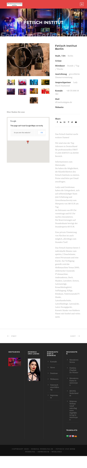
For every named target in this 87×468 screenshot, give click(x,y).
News (52, 367)
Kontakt (53, 361)
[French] (73, 436)
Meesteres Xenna (73, 361)
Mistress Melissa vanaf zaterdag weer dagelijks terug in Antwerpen (73, 410)
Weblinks (57, 452)
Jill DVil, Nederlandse (73, 393)
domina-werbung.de (42, 449)
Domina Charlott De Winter (73, 370)
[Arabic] (67, 436)
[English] (70, 436)
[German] (75, 436)
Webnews (54, 379)
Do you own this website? (22, 132)
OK (42, 133)
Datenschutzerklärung (54, 387)
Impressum (43, 452)
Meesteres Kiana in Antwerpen (73, 381)
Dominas (54, 373)
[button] (28, 142)
